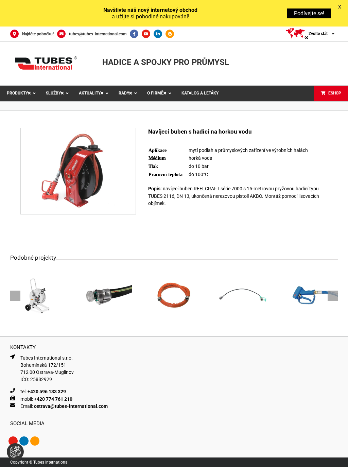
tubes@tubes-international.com (97, 34)
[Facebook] (136, 34)
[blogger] (34, 441)
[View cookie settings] (15, 451)
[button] (15, 296)
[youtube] (13, 441)
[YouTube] (148, 34)
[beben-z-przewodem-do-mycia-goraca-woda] (78, 130)
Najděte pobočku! (38, 34)
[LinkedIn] (160, 34)
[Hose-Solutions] (171, 34)
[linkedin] (24, 441)
